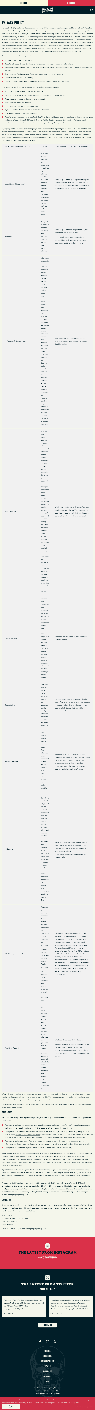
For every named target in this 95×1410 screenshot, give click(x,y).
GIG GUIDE (47, 1351)
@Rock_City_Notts (47, 1289)
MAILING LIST (47, 1371)
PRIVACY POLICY (47, 1376)
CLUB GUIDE (71, 3)
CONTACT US (47, 1366)
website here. (30, 1211)
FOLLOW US (47, 1325)
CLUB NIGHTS (47, 1356)
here (77, 1403)
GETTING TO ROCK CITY (47, 1361)
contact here (62, 766)
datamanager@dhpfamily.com (69, 51)
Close (11, 1406)
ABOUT (47, 1381)
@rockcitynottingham (47, 1257)
